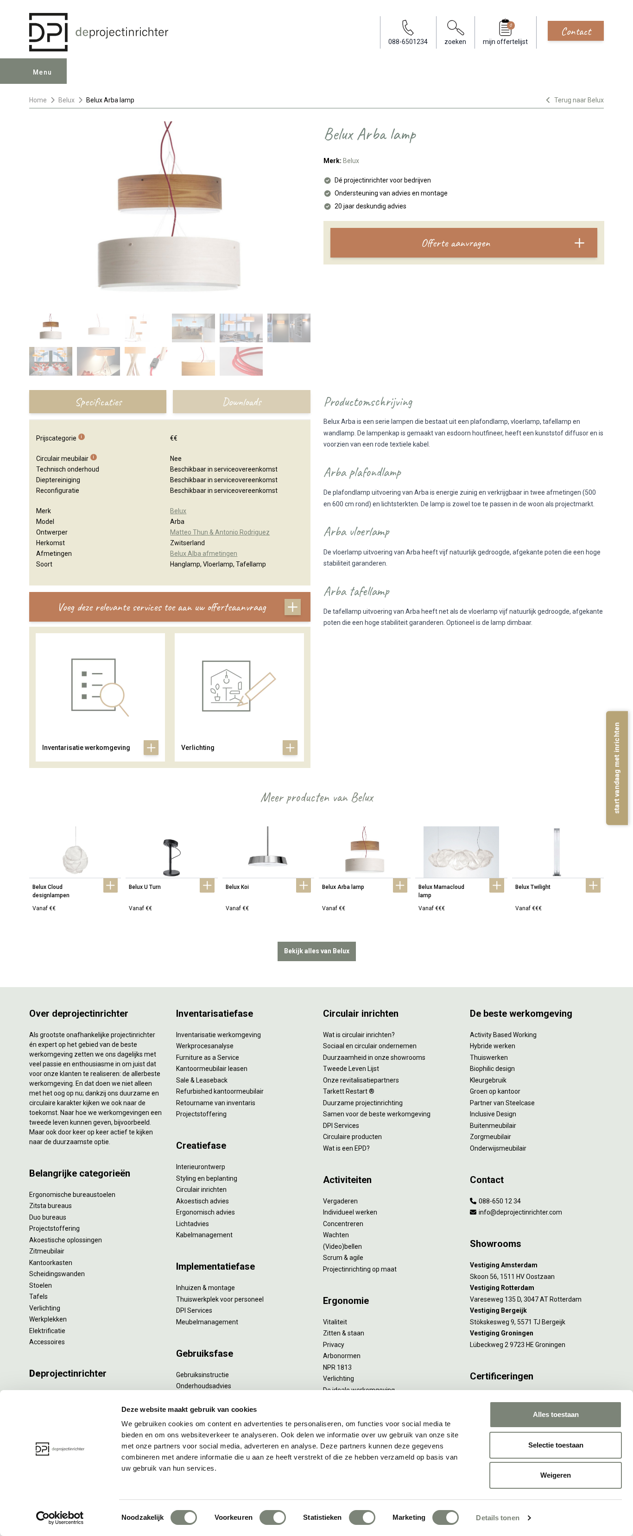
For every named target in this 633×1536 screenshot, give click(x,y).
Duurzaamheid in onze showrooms (374, 1057)
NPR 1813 (337, 1367)
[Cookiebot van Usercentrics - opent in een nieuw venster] (60, 1518)
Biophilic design (492, 1068)
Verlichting (44, 1308)
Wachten (336, 1235)
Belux (66, 100)
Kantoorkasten (50, 1262)
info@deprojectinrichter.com (519, 1212)
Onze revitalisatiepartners (361, 1080)
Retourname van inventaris (215, 1103)
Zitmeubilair (46, 1251)
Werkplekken (48, 1319)
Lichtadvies (192, 1224)
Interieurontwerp (200, 1167)
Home (38, 100)
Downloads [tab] (241, 402)
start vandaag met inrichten (617, 768)
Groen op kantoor (495, 1091)
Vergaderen (340, 1201)
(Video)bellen (342, 1246)
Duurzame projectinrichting (363, 1103)
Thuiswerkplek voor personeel (220, 1299)
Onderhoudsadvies (203, 1386)
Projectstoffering (54, 1228)
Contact (576, 31)
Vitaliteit (335, 1322)
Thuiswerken (489, 1057)
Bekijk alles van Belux (316, 951)
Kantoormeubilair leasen (211, 1068)
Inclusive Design (493, 1114)
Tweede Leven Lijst (351, 1068)
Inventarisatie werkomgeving (218, 1035)
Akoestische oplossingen (65, 1240)
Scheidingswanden (57, 1274)
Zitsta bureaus (50, 1205)
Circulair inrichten (201, 1189)
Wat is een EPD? (346, 1148)
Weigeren (555, 1475)
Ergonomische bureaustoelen (72, 1194)
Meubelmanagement (207, 1322)
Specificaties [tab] (98, 402)
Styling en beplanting (206, 1178)
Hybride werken (492, 1046)
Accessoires (47, 1342)
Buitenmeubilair (493, 1125)
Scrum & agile (343, 1257)
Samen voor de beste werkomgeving (376, 1114)
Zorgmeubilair (490, 1136)
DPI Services (194, 1310)
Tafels (38, 1296)
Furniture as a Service (207, 1057)
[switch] (273, 1517)
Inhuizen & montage (205, 1287)
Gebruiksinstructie (202, 1375)
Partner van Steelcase (502, 1103)
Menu (42, 72)
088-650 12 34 (499, 1201)
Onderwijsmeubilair (498, 1148)
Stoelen (40, 1285)
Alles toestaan (556, 1414)
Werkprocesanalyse (205, 1046)
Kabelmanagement (204, 1235)
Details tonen (497, 1518)
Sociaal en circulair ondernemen (370, 1046)
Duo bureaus (47, 1217)
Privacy (333, 1344)
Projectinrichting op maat (360, 1269)
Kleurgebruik (488, 1080)
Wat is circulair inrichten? (359, 1035)
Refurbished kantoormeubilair (220, 1091)
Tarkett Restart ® (348, 1091)
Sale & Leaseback (202, 1080)
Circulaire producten (352, 1136)
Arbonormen (342, 1356)
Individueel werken (350, 1212)
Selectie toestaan (555, 1445)
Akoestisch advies (202, 1201)
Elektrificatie (47, 1331)
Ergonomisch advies (205, 1212)
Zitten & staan (343, 1333)
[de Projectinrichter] (98, 32)
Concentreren (343, 1224)
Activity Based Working (503, 1035)
